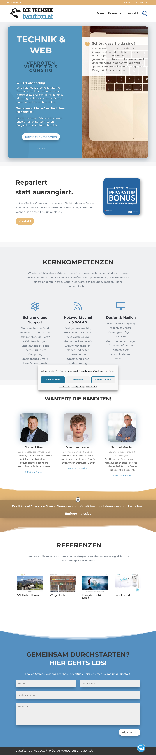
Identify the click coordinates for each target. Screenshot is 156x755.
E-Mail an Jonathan (77, 468)
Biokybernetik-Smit (92, 596)
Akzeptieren (53, 379)
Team (100, 13)
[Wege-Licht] (63, 583)
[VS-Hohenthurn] (30, 583)
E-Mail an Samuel (122, 475)
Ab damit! (129, 732)
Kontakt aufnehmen (41, 137)
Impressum (64, 386)
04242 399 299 (14, 2)
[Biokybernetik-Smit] (95, 583)
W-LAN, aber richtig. (31, 83)
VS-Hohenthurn (28, 595)
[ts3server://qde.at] (144, 16)
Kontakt (132, 13)
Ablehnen (78, 379)
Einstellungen (103, 379)
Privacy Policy (78, 386)
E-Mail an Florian (34, 472)
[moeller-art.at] (128, 583)
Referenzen (115, 13)
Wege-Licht (58, 595)
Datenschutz (143, 3)
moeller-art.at (124, 595)
